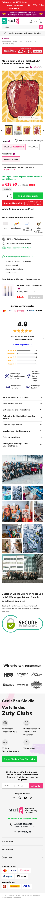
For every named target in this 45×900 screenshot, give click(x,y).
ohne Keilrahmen (11, 159)
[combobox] (20, 27)
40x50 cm (14, 147)
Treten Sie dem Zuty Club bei (18, 759)
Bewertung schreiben (22, 344)
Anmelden (36, 786)
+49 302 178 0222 (23, 824)
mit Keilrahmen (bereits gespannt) (19, 168)
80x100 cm (33, 147)
